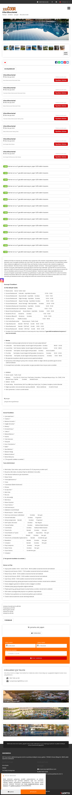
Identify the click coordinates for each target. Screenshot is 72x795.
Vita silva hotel (24, 14)
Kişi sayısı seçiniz (11, 650)
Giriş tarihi (9, 642)
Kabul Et (33, 792)
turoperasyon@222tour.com (18, 681)
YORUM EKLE (37, 633)
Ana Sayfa (5, 765)
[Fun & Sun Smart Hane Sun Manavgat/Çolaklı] (36, 730)
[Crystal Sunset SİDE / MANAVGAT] (36, 713)
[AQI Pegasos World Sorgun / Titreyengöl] (36, 696)
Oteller (4, 768)
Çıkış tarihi (41, 642)
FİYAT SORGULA (37, 658)
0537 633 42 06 (43, 2)
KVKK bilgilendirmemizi (31, 784)
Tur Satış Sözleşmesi (8, 770)
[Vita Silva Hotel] (6, 48)
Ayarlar (11, 792)
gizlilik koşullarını (15, 786)
